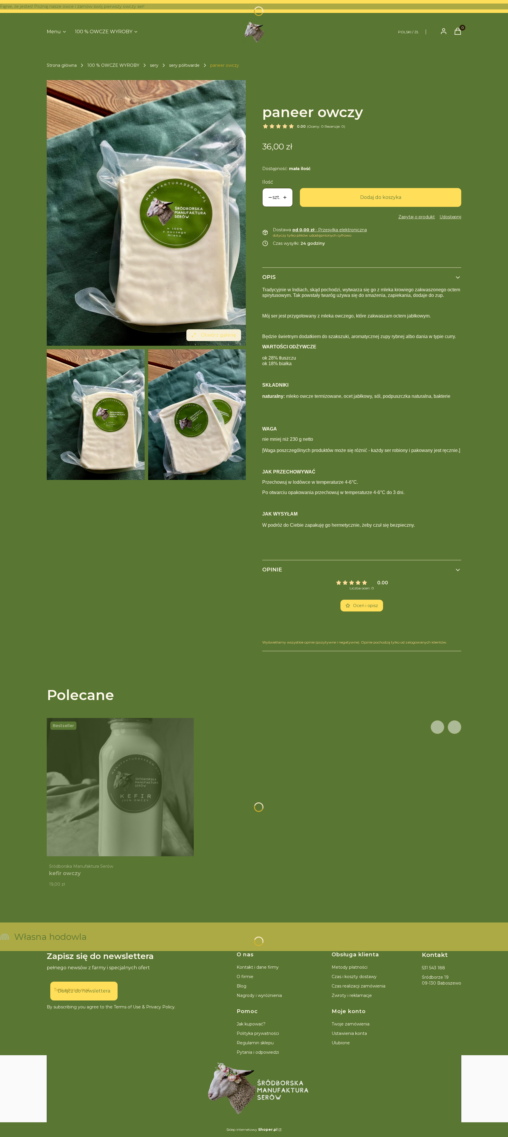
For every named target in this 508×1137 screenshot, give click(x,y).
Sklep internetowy (252, 1129)
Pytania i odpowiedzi (258, 1052)
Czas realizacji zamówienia (358, 986)
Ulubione (341, 1042)
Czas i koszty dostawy (354, 976)
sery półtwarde (184, 65)
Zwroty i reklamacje (352, 995)
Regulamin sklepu (255, 1042)
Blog (241, 986)
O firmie (245, 976)
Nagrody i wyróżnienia (259, 995)
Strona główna (62, 65)
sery (154, 65)
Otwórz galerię (218, 335)
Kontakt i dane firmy (258, 967)
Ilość (267, 182)
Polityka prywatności (258, 1033)
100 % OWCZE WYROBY (113, 65)
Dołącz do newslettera (84, 991)
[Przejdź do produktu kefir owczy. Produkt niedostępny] (120, 787)
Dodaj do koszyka (380, 197)
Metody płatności (349, 967)
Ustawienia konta (349, 1033)
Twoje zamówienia (351, 1024)
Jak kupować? (251, 1024)
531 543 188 (433, 967)
